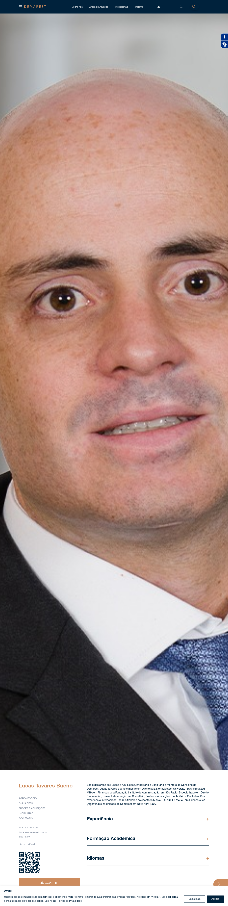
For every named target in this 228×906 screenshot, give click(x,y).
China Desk (26, 803)
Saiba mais (194, 899)
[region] (114, 896)
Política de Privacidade (70, 901)
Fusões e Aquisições (32, 808)
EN (158, 7)
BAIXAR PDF (51, 883)
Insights (139, 7)
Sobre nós (77, 7)
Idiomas (95, 858)
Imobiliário (26, 813)
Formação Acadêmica (111, 839)
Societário (26, 818)
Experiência (100, 819)
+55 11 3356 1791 (28, 828)
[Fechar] (224, 889)
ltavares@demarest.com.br (33, 833)
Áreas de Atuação (98, 7)
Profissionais (121, 7)
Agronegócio (28, 798)
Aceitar (215, 899)
